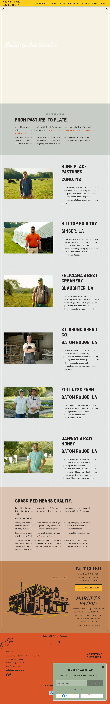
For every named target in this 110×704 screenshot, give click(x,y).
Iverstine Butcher (94, 656)
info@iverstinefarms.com (17, 670)
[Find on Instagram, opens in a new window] (51, 643)
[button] (42, 3)
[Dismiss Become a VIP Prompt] (103, 667)
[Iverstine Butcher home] (11, 3)
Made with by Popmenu (34, 636)
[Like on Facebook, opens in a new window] (58, 643)
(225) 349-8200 (13, 666)
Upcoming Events (89, 3)
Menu (53, 3)
